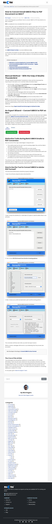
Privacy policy (32, 502)
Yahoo (9, 473)
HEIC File (10, 433)
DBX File (10, 417)
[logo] (9, 487)
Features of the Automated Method (19, 67)
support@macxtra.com (11, 493)
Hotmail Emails (11, 435)
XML (7, 510)
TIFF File (10, 470)
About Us (8, 500)
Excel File (10, 423)
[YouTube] (32, 521)
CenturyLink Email (12, 409)
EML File (10, 421)
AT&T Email (11, 407)
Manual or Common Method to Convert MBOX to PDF (23, 62)
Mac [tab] (7, 127)
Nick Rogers (8, 18)
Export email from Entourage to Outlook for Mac (27, 106)
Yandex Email (11, 476)
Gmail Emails (11, 430)
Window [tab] (13, 127)
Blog (7, 512)
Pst (11, 458)
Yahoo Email (11, 475)
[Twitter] (23, 521)
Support (8, 504)
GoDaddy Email (12, 432)
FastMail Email (11, 427)
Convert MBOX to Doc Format (28, 351)
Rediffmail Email (12, 466)
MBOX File (26, 18)
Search (44, 379)
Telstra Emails (11, 467)
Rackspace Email (12, 464)
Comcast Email (12, 412)
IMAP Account (11, 438)
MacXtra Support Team (21, 370)
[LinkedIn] (26, 521)
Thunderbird (11, 469)
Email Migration (12, 420)
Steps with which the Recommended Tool (20, 68)
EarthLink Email (11, 418)
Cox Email (10, 414)
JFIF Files (10, 440)
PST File (10, 461)
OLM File (10, 449)
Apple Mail (10, 406)
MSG (9, 444)
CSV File (10, 415)
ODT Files (10, 446)
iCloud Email (11, 437)
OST (12, 456)
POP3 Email (11, 460)
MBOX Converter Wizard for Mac (19, 116)
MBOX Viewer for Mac (13, 50)
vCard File (10, 472)
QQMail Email (11, 463)
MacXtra (20, 520)
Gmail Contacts (12, 429)
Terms (30, 500)
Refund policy (32, 504)
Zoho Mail (10, 478)
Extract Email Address (13, 426)
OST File (10, 453)
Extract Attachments (13, 424)
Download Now (11, 132)
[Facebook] (20, 521)
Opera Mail (10, 450)
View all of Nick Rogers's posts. (26, 395)
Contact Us (8, 502)
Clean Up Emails (12, 411)
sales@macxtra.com (10, 495)
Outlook (10, 455)
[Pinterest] (29, 521)
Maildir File (10, 441)
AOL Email (10, 404)
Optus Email (11, 452)
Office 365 (10, 447)
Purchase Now (24, 132)
